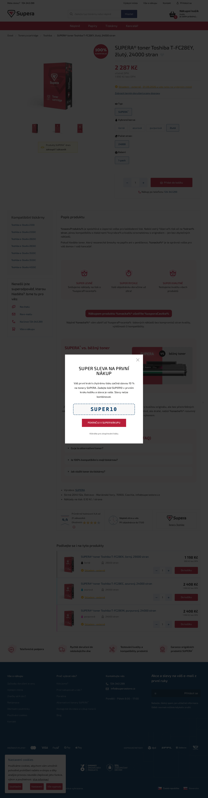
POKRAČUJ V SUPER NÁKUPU (104, 422)
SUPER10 (104, 409)
